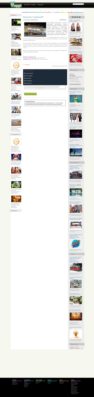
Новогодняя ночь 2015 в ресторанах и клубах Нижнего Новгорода (16, 163)
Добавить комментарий (30, 93)
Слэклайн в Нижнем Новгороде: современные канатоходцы (76, 145)
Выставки (37, 11)
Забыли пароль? (40, 4)
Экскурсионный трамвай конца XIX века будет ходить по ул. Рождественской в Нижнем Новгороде (76, 259)
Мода (51, 11)
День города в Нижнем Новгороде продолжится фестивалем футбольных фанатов (16, 88)
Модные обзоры (74, 387)
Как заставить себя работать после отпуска (75, 294)
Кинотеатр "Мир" (27, 78)
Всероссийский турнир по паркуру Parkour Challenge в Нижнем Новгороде (76, 236)
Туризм (65, 11)
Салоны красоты (74, 393)
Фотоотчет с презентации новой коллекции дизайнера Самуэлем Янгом (76, 167)
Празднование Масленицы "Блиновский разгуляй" (76, 219)
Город (56, 11)
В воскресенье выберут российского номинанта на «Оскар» (16, 58)
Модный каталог (74, 386)
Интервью (80, 11)
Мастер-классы (74, 388)
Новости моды (74, 381)
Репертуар (49, 381)
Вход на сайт (26, 4)
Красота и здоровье (74, 383)
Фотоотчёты (26, 384)
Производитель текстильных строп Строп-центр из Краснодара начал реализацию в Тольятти (16, 149)
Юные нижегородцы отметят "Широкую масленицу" (15, 115)
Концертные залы (27, 383)
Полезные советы (74, 390)
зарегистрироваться (39, 87)
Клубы (24, 11)
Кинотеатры (61, 383)
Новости (13, 15)
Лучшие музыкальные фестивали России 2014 (75, 310)
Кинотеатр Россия (27, 83)
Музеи (37, 383)
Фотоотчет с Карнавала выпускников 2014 (75, 202)
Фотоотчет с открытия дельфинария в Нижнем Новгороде (75, 185)
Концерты (30, 11)
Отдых (60, 11)
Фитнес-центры (74, 391)
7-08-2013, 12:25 (34, 19)
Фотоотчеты (14, 384)
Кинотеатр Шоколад (28, 80)
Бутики (72, 385)
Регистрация (33, 4)
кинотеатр (27, 64)
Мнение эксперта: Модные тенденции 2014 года (76, 110)
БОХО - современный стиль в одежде (75, 21)
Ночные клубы (15, 383)
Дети (69, 11)
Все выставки (38, 381)
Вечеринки (14, 381)
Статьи (74, 11)
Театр (43, 11)
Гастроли (25, 386)
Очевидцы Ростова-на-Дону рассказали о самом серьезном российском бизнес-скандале (16, 72)
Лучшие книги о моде (75, 36)
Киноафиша (61, 381)
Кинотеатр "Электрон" (28, 73)
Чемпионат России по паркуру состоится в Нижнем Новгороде (16, 102)
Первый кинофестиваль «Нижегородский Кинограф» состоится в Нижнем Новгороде (16, 44)
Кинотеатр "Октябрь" (28, 75)
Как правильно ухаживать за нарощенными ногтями (76, 52)
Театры (49, 383)
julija (28, 19)
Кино (47, 11)
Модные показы (74, 384)
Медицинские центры (75, 392)
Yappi (15, 4)
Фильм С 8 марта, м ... (76, 348)
